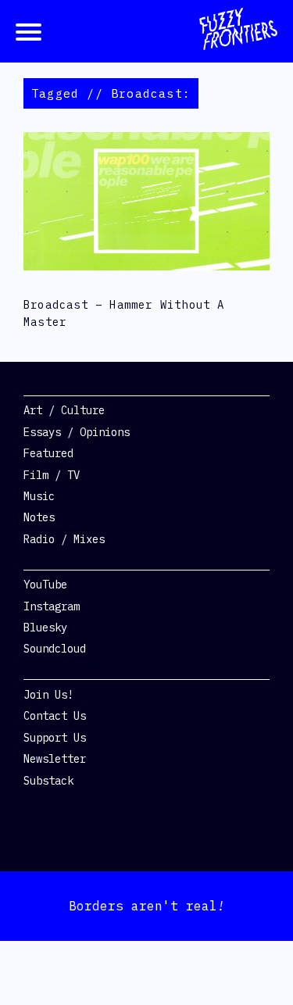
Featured (48, 453)
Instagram (51, 606)
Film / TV (51, 475)
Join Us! (48, 695)
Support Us (54, 738)
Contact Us (54, 716)
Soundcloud (54, 649)
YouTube (45, 585)
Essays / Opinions (76, 432)
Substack (48, 781)
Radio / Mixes (64, 539)
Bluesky (45, 628)
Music (39, 496)
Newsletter (54, 759)
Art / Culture (64, 410)
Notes (39, 517)
